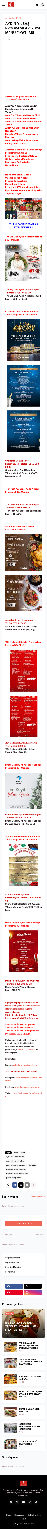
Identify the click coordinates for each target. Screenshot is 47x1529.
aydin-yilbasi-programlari (16, 1165)
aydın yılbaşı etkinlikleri (15, 1157)
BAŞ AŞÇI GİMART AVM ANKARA (30, 1378)
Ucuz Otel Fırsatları (13, 1267)
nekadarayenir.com (26, 1049)
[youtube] (14, 1292)
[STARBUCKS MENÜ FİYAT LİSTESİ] (10, 1444)
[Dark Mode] (37, 4)
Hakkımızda (19, 1515)
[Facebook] (14, 1185)
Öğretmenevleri (12, 1262)
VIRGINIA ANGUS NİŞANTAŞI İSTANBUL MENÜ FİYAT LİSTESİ (29, 1345)
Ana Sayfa (9, 18)
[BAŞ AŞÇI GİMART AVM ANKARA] (10, 1379)
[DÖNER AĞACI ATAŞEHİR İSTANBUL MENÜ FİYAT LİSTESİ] (10, 1395)
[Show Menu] (4, 4)
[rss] (36, 1502)
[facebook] (14, 1286)
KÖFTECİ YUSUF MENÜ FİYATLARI (29, 1410)
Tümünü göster (36, 1197)
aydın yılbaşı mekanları (15, 1161)
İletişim (23, 1519)
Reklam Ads (29, 1523)
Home (8, 1515)
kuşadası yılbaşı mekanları (16, 1169)
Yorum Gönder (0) (23, 1223)
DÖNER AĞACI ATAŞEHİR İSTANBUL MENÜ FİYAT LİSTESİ (31, 1394)
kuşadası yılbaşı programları (17, 1173)
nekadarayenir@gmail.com (25, 1065)
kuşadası (32, 1165)
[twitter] (33, 1286)
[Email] (27, 1185)
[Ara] (42, 4)
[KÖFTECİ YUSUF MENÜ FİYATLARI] (10, 1412)
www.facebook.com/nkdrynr (27, 1087)
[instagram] (33, 1292)
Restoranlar (10, 1272)
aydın (23, 1153)
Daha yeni (8, 1235)
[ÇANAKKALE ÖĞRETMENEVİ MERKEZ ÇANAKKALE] (10, 1428)
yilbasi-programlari (13, 1178)
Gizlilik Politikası (34, 1515)
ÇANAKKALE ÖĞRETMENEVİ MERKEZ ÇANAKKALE (30, 1426)
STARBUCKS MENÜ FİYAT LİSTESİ (28, 1442)
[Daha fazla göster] (33, 1185)
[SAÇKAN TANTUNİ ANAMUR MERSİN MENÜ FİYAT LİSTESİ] (10, 1363)
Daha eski (39, 1235)
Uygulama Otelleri (12, 1258)
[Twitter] (21, 1185)
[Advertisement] (23, 68)
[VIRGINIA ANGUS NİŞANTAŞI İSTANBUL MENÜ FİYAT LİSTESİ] (10, 1347)
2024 (18, 18)
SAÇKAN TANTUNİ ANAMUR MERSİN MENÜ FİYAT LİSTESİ (30, 1361)
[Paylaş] (39, 39)
